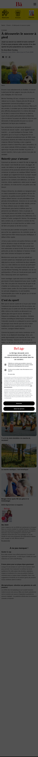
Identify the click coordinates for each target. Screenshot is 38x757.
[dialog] (19, 378)
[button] (19, 374)
